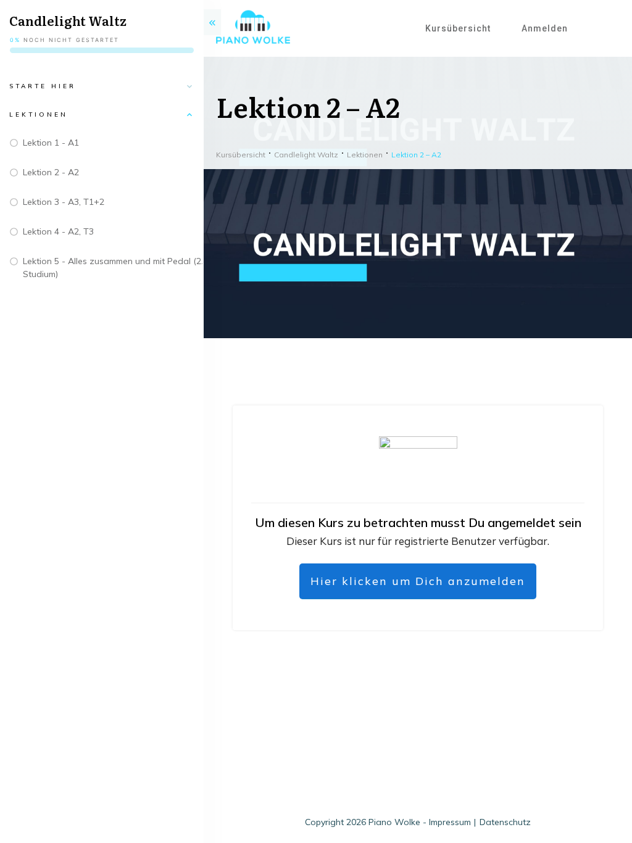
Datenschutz (505, 822)
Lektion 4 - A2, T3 (58, 231)
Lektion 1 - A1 (51, 142)
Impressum (450, 822)
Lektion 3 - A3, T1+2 (63, 201)
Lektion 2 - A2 (51, 172)
